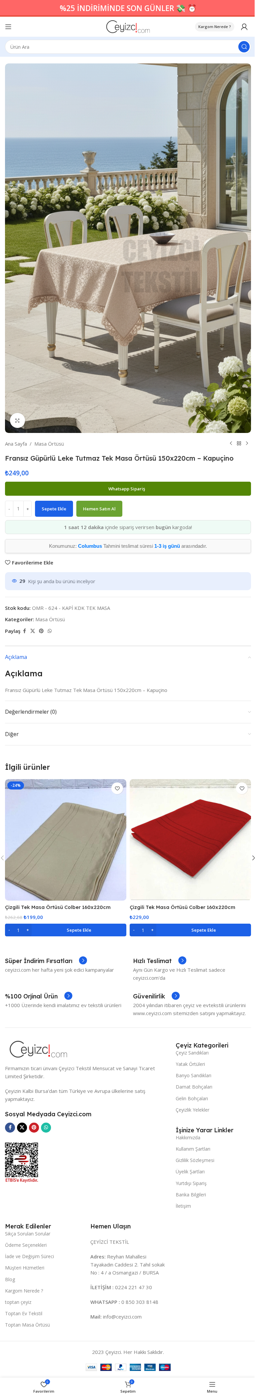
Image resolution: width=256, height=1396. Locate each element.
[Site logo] (128, 26)
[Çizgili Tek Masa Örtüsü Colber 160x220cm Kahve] (65, 840)
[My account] (244, 26)
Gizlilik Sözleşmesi (195, 1160)
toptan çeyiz (18, 1302)
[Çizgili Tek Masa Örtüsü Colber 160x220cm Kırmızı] (190, 840)
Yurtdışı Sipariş (191, 1183)
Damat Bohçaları (194, 1087)
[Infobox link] (46, 961)
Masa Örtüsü (49, 443)
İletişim (183, 1206)
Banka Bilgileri (191, 1194)
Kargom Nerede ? (214, 26)
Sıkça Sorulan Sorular (27, 1233)
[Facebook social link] (24, 631)
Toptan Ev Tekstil (23, 1313)
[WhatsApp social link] (50, 631)
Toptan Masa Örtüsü (27, 1325)
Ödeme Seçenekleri (26, 1245)
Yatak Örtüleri (190, 1064)
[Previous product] (231, 444)
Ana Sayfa (16, 443)
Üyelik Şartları (190, 1171)
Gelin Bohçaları (192, 1098)
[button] (65, 930)
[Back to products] (239, 444)
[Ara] (244, 46)
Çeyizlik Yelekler (192, 1110)
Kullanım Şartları (193, 1149)
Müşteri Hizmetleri (24, 1267)
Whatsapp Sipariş (127, 489)
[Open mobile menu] (8, 26)
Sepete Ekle (54, 509)
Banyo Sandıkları (193, 1075)
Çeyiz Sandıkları (192, 1053)
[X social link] (32, 631)
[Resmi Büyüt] (17, 420)
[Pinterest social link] (41, 631)
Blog (10, 1279)
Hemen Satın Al (99, 509)
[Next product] (247, 444)
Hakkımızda (188, 1137)
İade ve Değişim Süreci (29, 1256)
